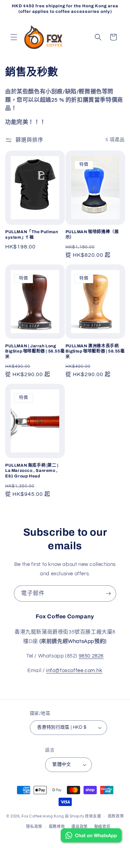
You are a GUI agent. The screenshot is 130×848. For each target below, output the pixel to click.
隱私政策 (34, 827)
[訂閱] (108, 593)
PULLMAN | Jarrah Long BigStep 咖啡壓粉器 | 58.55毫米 (34, 351)
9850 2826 (91, 656)
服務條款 (57, 827)
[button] (13, 37)
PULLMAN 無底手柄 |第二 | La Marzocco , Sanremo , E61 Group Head (32, 470)
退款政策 (116, 816)
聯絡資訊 (102, 827)
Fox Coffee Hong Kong (42, 816)
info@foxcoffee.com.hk (74, 670)
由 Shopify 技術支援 (83, 816)
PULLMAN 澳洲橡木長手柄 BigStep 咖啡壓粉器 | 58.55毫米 (95, 351)
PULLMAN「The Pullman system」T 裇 (31, 234)
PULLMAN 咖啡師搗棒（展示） (92, 234)
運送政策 (79, 827)
